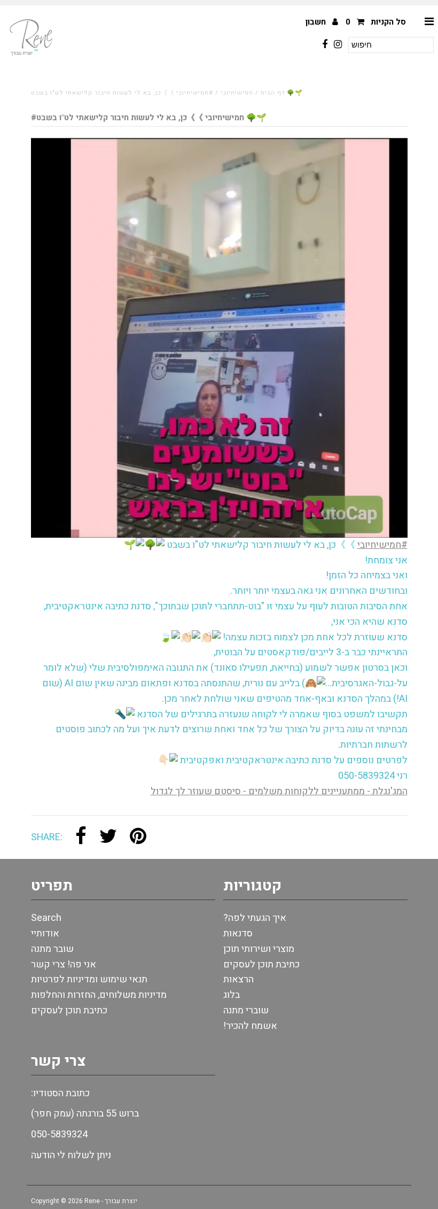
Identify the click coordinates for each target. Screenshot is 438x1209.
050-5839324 (59, 1134)
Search (46, 918)
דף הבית (273, 92)
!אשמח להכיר (250, 1026)
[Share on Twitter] (108, 837)
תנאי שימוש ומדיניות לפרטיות (89, 979)
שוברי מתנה (246, 1010)
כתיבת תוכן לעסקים (69, 1010)
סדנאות (238, 933)
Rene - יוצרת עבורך (110, 1201)
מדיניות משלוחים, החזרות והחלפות (99, 995)
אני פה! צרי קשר (63, 964)
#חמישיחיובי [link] (382, 545)
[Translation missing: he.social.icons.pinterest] (138, 837)
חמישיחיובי (237, 92)
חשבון (317, 22)
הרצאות (238, 979)
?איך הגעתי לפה (254, 918)
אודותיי (45, 933)
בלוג (231, 995)
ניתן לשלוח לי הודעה (71, 1155)
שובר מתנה (52, 949)
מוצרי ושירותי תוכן (258, 949)
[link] (279, 791)
